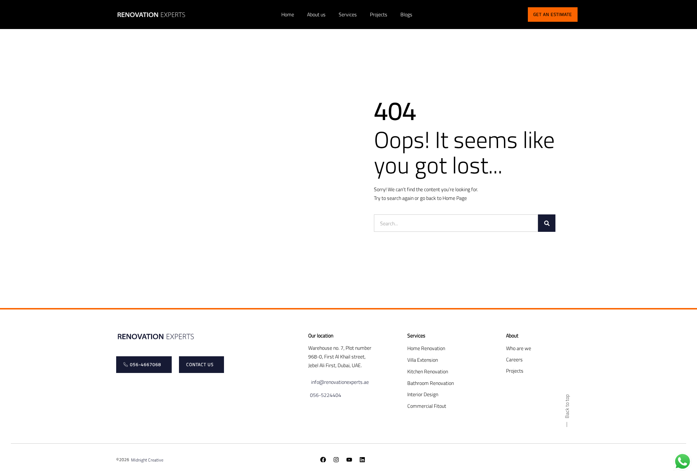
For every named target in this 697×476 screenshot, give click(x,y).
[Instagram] (336, 460)
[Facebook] (323, 460)
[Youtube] (349, 460)
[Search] (546, 223)
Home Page (455, 198)
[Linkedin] (362, 460)
